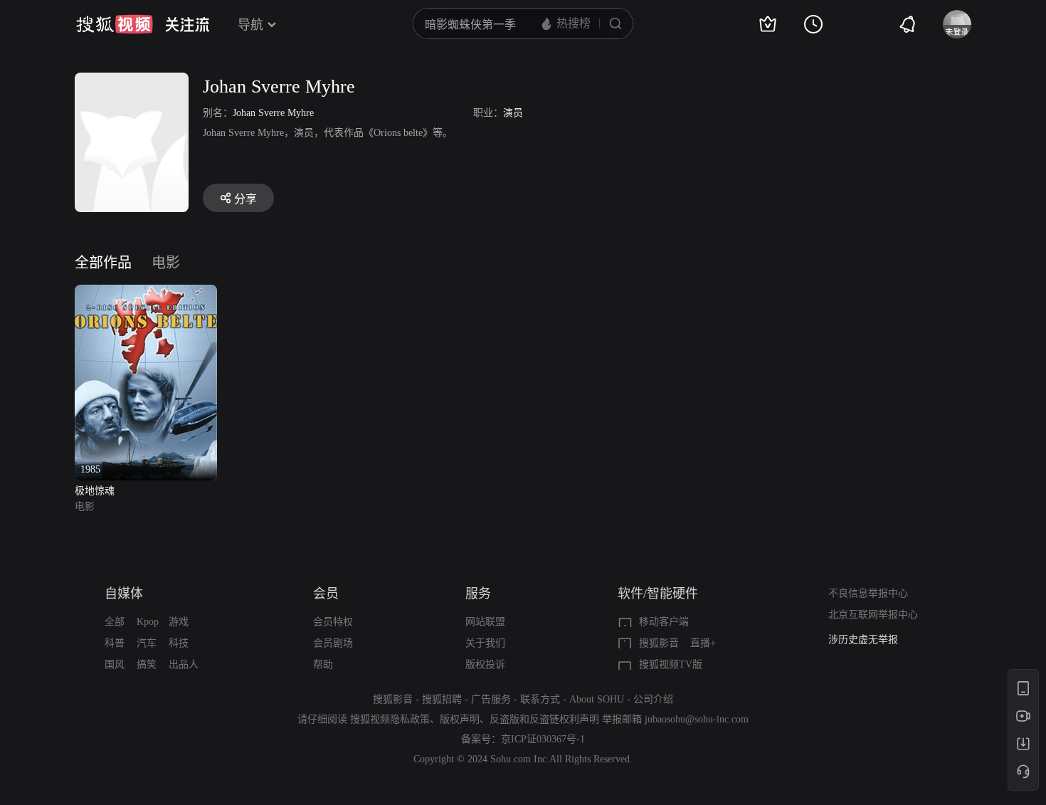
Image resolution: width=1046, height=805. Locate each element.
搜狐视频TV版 (670, 664)
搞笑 (147, 664)
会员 (326, 593)
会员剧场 (333, 643)
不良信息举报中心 (868, 593)
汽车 (147, 643)
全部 (115, 621)
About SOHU (596, 699)
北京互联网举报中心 (873, 614)
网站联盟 (485, 621)
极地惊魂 (95, 490)
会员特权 (333, 621)
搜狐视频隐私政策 (390, 719)
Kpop (148, 621)
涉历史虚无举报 (863, 639)
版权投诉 (485, 664)
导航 (250, 25)
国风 (115, 664)
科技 (179, 643)
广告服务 (491, 699)
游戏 (179, 621)
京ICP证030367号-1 (543, 739)
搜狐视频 (114, 24)
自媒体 (124, 593)
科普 (115, 643)
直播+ (703, 643)
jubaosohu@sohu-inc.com (697, 719)
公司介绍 (653, 699)
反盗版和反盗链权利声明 (544, 719)
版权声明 (460, 719)
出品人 (184, 664)
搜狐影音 (659, 643)
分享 (245, 199)
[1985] (146, 293)
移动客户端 (664, 621)
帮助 (323, 664)
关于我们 (485, 643)
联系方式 (540, 699)
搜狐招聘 (442, 699)
